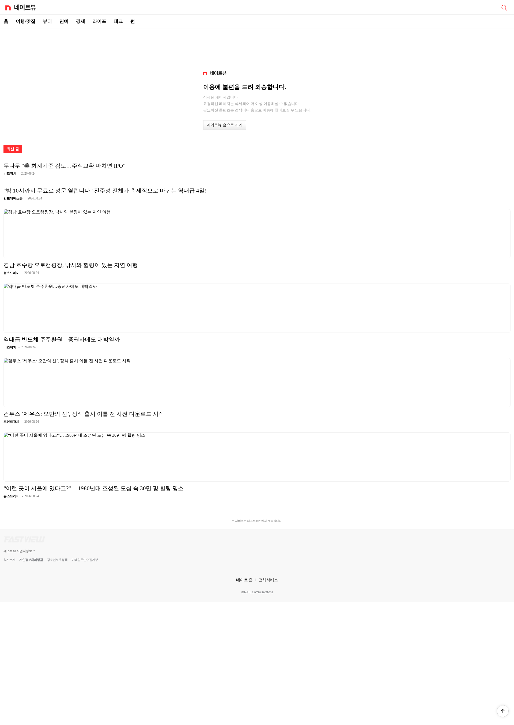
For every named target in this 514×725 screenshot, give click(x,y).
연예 (64, 21)
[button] (502, 711)
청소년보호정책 (57, 560)
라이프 (99, 21)
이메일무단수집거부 (84, 560)
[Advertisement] (257, 47)
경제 (80, 21)
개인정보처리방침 (31, 560)
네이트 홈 (244, 579)
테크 (118, 21)
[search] (504, 7)
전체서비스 (268, 579)
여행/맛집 (25, 21)
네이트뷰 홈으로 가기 (225, 125)
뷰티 (47, 21)
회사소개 (9, 560)
